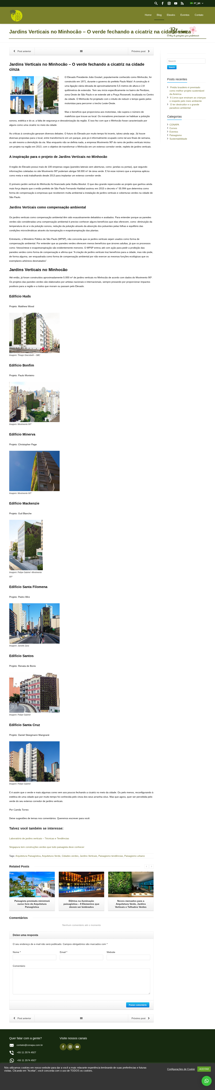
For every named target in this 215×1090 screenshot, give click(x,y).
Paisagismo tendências (110, 856)
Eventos (184, 14)
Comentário (19, 966)
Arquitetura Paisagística (28, 856)
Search (172, 67)
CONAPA (174, 124)
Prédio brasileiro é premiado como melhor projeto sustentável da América (186, 90)
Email (63, 952)
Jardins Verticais (88, 856)
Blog (159, 14)
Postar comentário (138, 1004)
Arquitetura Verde (51, 856)
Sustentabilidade (178, 138)
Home (148, 14)
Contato (199, 14)
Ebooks (171, 14)
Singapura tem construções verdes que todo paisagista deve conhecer (46, 847)
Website (111, 952)
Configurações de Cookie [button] (181, 1069)
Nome (17, 952)
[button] (207, 1081)
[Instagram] (169, 3)
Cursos (173, 128)
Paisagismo (175, 135)
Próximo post (139, 51)
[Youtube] (175, 3)
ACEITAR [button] (204, 1069)
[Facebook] (162, 3)
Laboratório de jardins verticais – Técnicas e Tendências (39, 838)
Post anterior (24, 51)
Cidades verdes (70, 856)
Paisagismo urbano (134, 856)
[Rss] (182, 3)
